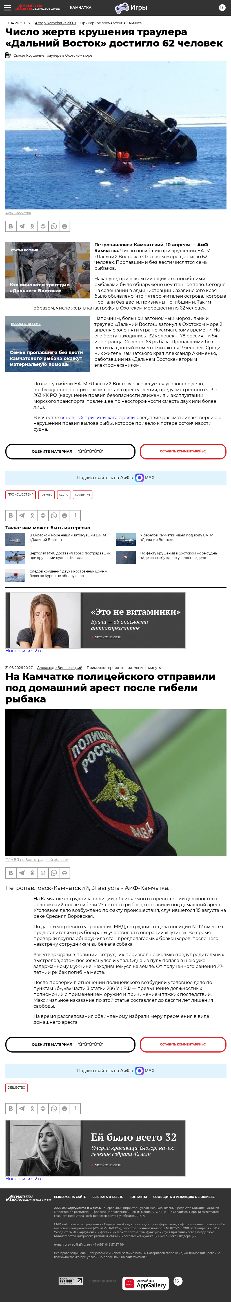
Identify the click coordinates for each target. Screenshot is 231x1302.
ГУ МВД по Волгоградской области (36, 859)
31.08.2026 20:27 (19, 668)
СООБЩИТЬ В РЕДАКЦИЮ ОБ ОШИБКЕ (184, 1197)
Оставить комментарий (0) (183, 451)
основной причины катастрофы (98, 417)
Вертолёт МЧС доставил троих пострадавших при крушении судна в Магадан (70, 555)
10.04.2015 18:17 (17, 23)
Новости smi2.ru (24, 650)
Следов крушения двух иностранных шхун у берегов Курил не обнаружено (68, 573)
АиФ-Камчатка (18, 213)
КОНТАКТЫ (138, 1197)
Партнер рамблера (102, 1281)
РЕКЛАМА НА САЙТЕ (70, 1197)
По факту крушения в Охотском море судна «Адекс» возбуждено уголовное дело (178, 555)
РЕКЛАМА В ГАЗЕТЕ (107, 1197)
